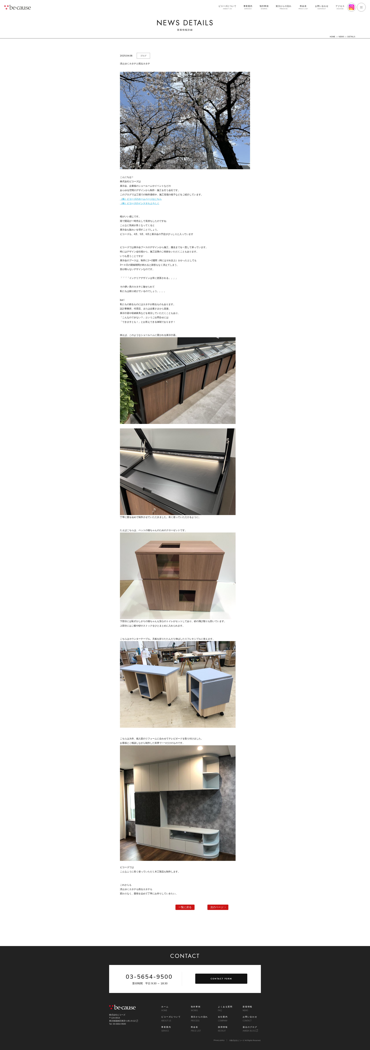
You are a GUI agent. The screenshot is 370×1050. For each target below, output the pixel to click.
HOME (332, 37)
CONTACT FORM (221, 978)
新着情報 (247, 1008)
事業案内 (248, 7)
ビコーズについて (227, 7)
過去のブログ (250, 1029)
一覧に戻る (185, 907)
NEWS (341, 37)
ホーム (165, 1008)
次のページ (216, 907)
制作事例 (264, 7)
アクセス (340, 7)
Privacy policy (219, 1040)
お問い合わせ (321, 7)
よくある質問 (225, 1008)
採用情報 (223, 1029)
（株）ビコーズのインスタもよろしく (139, 203)
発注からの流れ (283, 7)
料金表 (303, 7)
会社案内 (223, 1018)
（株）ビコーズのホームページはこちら (141, 199)
